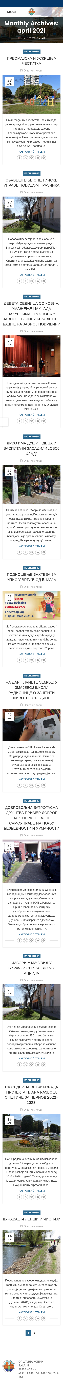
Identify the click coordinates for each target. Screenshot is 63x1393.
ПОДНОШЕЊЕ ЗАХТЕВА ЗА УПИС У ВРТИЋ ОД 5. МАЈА (31, 577)
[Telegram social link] (43, 157)
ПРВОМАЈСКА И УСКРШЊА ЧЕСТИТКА (31, 61)
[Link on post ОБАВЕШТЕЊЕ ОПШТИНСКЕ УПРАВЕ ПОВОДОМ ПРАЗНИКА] (31, 215)
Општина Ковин (33, 70)
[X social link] (25, 157)
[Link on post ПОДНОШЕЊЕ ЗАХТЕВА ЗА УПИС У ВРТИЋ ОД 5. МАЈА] (31, 605)
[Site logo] (31, 11)
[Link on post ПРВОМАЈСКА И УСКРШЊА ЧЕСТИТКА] (31, 94)
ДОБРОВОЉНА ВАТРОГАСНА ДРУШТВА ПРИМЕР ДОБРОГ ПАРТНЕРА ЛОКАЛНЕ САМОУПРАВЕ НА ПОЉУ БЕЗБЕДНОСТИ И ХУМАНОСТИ (31, 818)
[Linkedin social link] (37, 157)
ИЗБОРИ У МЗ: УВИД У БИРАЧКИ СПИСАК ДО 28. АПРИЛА (31, 968)
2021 (32, 38)
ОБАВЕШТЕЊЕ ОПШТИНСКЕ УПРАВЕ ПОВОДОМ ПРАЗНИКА (31, 183)
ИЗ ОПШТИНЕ (31, 51)
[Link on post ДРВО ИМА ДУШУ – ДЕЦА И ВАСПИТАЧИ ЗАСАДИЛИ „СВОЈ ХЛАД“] (31, 484)
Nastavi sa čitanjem (31, 151)
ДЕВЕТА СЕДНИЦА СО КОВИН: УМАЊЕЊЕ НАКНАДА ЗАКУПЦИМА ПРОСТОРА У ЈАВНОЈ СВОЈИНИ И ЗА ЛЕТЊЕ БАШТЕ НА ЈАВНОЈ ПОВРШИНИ (31, 314)
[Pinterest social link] (31, 157)
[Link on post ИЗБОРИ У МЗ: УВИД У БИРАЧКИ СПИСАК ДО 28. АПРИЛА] (31, 1002)
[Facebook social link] (19, 157)
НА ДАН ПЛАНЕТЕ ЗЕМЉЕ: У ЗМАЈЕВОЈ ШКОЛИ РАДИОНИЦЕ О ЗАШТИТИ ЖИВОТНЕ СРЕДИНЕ (31, 690)
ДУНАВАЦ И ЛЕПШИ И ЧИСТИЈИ (31, 1219)
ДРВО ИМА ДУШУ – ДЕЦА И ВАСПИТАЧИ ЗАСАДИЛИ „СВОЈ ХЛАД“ (31, 448)
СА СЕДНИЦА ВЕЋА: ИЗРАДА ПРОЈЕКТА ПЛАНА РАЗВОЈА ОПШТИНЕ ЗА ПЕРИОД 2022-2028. (31, 1094)
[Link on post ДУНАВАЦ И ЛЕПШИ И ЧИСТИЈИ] (31, 1252)
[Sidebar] (4, 422)
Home (22, 38)
